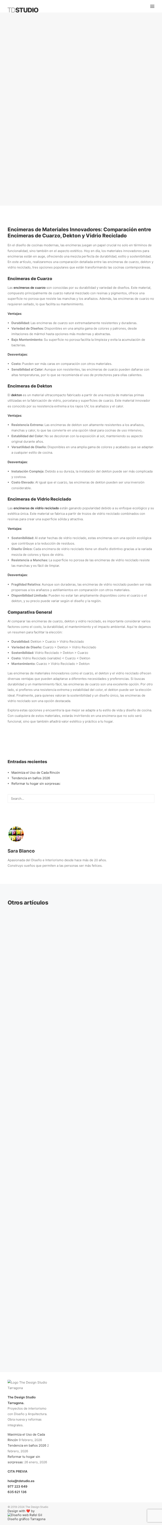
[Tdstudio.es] (23, 10)
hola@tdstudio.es (21, 1481)
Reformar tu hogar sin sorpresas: (36, 784)
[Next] (148, 1343)
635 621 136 (17, 1492)
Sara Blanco (113, 124)
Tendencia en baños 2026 (30, 778)
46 (96, 1341)
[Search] (81, 798)
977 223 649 (17, 1486)
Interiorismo (80, 124)
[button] (152, 6)
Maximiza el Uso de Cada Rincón (35, 773)
